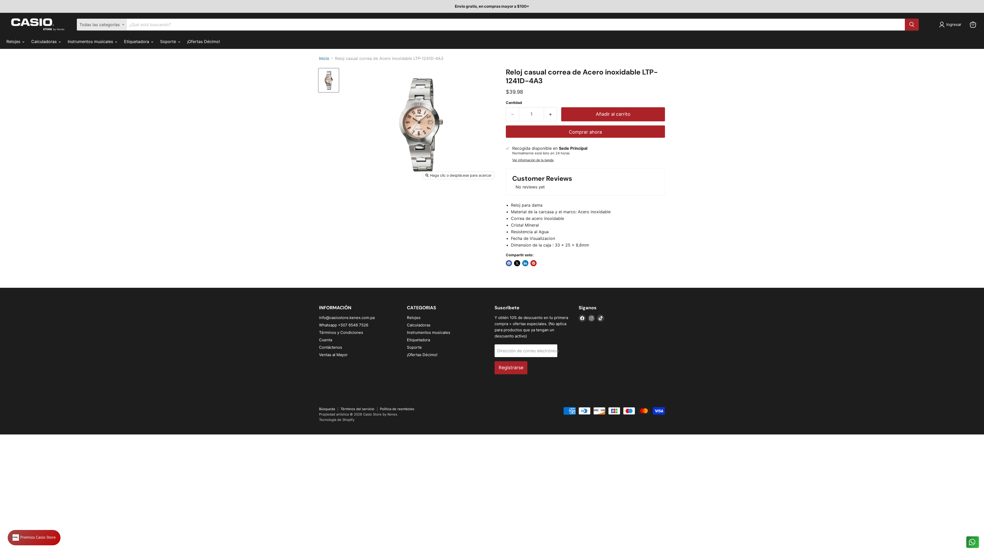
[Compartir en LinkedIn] (525, 263)
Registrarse (511, 367)
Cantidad (514, 103)
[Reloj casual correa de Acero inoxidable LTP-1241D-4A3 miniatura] (329, 80)
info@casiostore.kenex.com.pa (347, 317)
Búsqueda (327, 409)
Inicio (324, 58)
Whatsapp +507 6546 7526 (343, 325)
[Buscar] (912, 24)
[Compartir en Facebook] (509, 263)
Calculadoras (44, 41)
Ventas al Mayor (333, 354)
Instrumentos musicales (91, 41)
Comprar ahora (585, 132)
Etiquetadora (137, 41)
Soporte (168, 41)
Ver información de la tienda (533, 160)
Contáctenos (330, 347)
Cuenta (325, 339)
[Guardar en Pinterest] (533, 263)
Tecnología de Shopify (336, 420)
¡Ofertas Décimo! (203, 41)
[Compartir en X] (517, 263)
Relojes (14, 41)
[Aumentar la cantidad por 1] (550, 114)
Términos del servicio (357, 409)
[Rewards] (34, 537)
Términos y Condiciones (341, 332)
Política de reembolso (397, 409)
